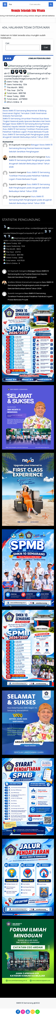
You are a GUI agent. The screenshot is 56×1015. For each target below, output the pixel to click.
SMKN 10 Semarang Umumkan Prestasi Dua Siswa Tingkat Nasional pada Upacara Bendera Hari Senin (26, 120)
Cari (7, 43)
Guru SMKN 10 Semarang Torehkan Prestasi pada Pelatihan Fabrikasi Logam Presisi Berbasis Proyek (26, 130)
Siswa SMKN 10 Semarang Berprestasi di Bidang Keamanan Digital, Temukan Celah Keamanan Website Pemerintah (25, 113)
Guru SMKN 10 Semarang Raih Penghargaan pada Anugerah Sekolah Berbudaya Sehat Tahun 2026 (26, 136)
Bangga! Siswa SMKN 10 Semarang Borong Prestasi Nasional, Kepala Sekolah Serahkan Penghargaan (26, 125)
